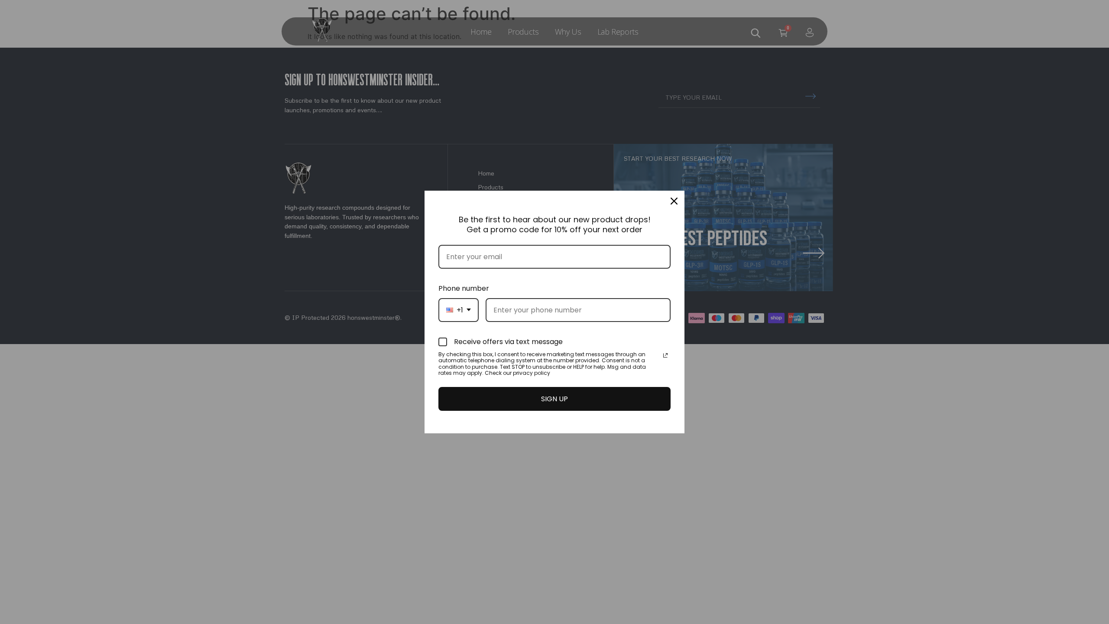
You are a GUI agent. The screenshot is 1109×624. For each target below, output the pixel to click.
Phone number (463, 288)
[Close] (674, 201)
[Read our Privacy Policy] (665, 355)
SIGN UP (554, 399)
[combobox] (458, 310)
